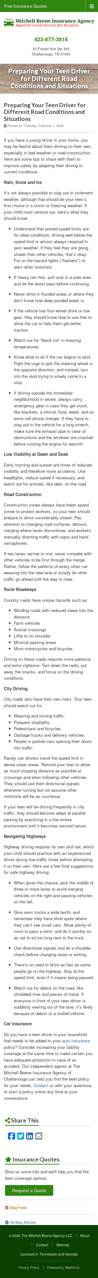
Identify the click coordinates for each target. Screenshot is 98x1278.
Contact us (43, 1085)
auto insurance (76, 1040)
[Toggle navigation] (91, 6)
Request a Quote (29, 1190)
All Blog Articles (23, 1222)
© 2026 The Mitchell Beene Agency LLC (40, 1235)
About (84, 1235)
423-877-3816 (51, 39)
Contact (42, 1244)
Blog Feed (18, 1207)
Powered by (63, 1267)
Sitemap (62, 1244)
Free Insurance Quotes (25, 6)
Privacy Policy (28, 1267)
